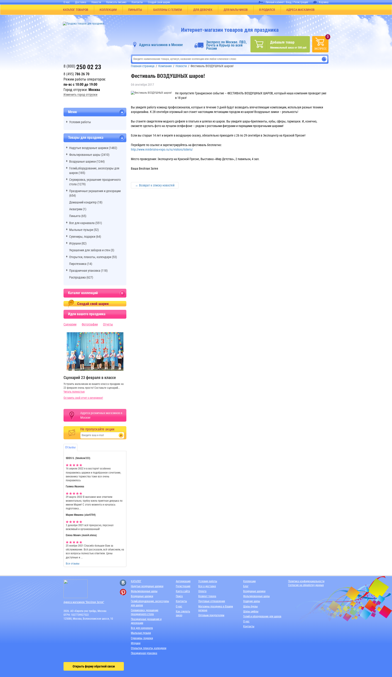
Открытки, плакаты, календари (148, 648)
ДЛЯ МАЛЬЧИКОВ (236, 10)
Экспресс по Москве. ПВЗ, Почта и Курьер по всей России (226, 45)
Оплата (202, 591)
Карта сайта (183, 591)
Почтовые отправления (211, 601)
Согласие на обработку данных (306, 585)
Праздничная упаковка (144, 653)
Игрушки (135, 643)
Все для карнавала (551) (85, 223)
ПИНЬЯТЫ (135, 10)
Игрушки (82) (77, 243)
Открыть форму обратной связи (94, 666)
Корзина (323, 2)
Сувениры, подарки (142, 638)
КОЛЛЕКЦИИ (108, 10)
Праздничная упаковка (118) (88, 270)
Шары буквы (250, 606)
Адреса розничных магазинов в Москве (101, 415)
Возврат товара (207, 596)
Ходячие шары (251, 601)
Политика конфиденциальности (306, 581)
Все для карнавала (142, 628)
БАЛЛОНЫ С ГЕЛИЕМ (167, 10)
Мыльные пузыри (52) (84, 230)
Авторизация (183, 581)
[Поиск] (324, 59)
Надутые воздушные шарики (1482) (93, 148)
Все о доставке (207, 586)
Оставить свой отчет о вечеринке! (83, 397)
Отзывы (70, 447)
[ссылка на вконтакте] (123, 582)
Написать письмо (116, 2)
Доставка (80, 2)
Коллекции (249, 581)
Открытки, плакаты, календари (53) (93, 257)
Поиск (179, 596)
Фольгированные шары (144, 591)
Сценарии (70, 324)
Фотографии (90, 324)
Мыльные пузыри (141, 633)
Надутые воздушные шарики (147, 586)
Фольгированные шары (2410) (89, 154)
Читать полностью (74, 391)
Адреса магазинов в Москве (161, 45)
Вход (288, 2)
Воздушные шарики (142, 596)
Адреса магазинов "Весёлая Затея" (84, 602)
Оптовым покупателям (211, 615)
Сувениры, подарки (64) (85, 236)
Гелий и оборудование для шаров (262, 616)
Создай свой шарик (159, 2)
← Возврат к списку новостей (154, 185)
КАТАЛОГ (136, 581)
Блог (245, 586)
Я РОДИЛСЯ (267, 10)
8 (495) (76, 74)
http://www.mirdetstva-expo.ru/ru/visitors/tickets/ (162, 149)
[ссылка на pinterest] (123, 592)
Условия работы (80, 122)
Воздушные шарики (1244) (87, 161)
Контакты (137, 2)
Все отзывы (72, 563)
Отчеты (108, 324)
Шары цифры (250, 611)
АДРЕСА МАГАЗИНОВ (300, 10)
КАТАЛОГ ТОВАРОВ (75, 10)
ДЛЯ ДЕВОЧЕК (202, 10)
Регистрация (301, 2)
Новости (96, 2)
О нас (67, 2)
